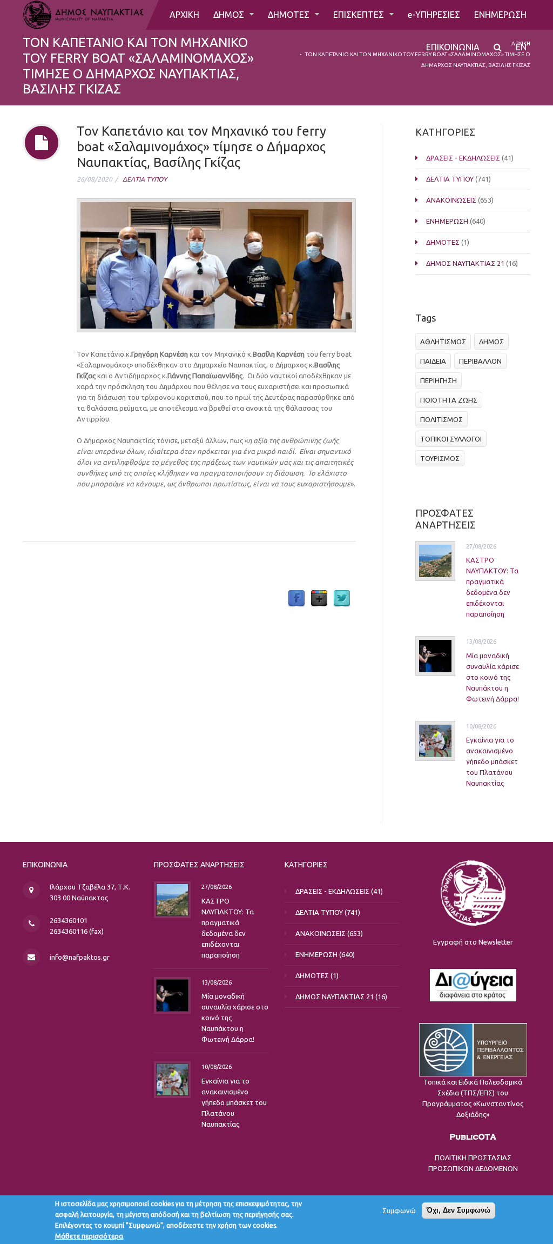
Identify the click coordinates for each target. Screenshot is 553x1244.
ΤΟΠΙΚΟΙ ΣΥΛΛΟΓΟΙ (451, 439)
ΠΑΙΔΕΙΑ (433, 361)
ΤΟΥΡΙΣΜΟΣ (440, 458)
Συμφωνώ (399, 1210)
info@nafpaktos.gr (80, 957)
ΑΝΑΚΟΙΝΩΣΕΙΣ (451, 200)
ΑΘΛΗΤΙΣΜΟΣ (443, 341)
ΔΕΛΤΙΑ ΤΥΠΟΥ (145, 179)
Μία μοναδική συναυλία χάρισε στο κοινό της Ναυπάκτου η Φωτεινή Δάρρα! (492, 677)
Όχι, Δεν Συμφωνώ (458, 1210)
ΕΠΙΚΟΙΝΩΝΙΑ (453, 47)
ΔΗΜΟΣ (229, 14)
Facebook (296, 598)
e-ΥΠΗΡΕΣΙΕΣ (434, 14)
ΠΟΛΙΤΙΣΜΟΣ (441, 419)
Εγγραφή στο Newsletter (473, 942)
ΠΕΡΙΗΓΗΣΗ (438, 380)
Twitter (341, 598)
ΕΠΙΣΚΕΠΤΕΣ (359, 14)
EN (521, 47)
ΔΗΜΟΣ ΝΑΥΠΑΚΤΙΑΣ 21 (465, 263)
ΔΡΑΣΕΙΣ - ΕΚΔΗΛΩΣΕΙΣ (463, 158)
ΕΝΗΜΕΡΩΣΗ (500, 14)
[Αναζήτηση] (497, 47)
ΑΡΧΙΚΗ (184, 14)
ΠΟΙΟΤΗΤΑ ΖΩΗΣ (448, 400)
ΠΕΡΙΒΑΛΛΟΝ (480, 361)
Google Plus (319, 598)
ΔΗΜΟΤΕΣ (290, 14)
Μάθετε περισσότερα (89, 1236)
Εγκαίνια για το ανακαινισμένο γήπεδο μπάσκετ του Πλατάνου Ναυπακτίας (492, 761)
